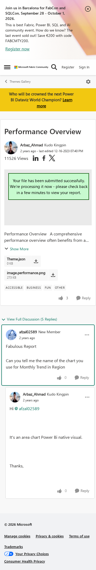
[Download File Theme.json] (36, 261)
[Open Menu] (88, 81)
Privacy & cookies (50, 536)
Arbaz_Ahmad (31, 144)
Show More (19, 248)
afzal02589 (28, 331)
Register (68, 67)
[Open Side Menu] (7, 67)
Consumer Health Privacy (24, 561)
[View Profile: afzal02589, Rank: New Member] (11, 335)
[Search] (54, 67)
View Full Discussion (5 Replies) (32, 319)
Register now (17, 48)
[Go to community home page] (31, 67)
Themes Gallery (20, 82)
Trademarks (13, 546)
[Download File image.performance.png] (53, 274)
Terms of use (79, 536)
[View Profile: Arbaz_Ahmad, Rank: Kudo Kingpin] (11, 147)
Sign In (84, 67)
